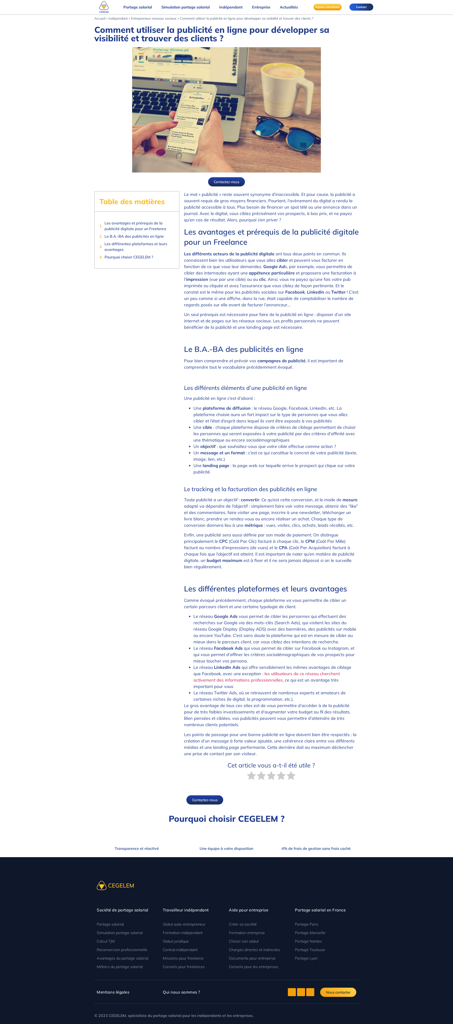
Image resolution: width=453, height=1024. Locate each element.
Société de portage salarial (122, 909)
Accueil (99, 18)
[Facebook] (301, 992)
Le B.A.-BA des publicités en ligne (134, 236)
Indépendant (231, 7)
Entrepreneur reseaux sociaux (153, 18)
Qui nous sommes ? (181, 992)
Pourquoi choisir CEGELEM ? (129, 257)
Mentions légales (113, 992)
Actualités (289, 7)
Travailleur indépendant (186, 909)
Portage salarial (137, 7)
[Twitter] (292, 992)
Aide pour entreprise (248, 909)
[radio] (251, 776)
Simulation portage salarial (185, 7)
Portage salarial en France (320, 909)
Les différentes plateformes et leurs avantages (136, 246)
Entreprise (261, 7)
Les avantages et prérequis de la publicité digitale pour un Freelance (135, 226)
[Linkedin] (310, 992)
